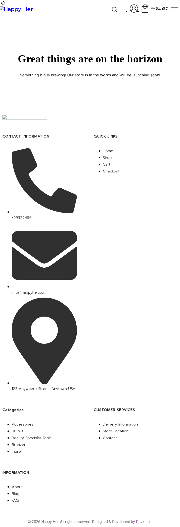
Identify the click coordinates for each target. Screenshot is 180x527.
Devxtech (144, 522)
